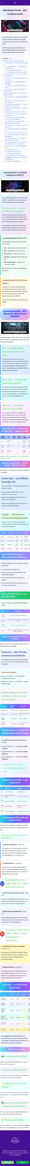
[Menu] (2, 3)
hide (10, 58)
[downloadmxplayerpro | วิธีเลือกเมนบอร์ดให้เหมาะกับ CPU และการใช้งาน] (15, 2)
